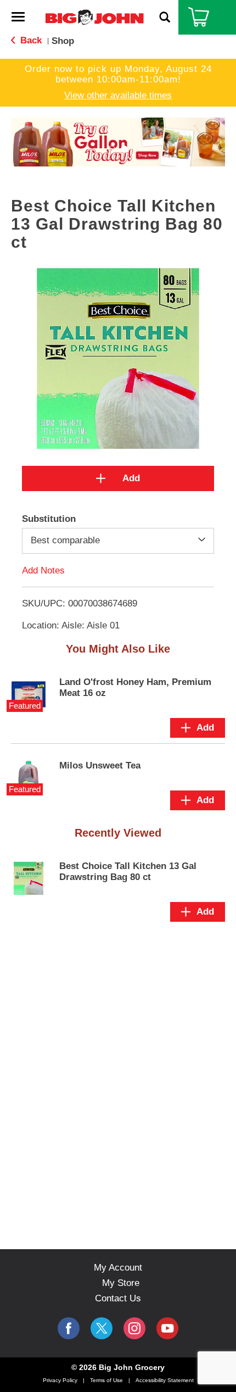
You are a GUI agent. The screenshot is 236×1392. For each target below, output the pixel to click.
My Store (120, 1283)
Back (30, 40)
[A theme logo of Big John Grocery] (94, 17)
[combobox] (118, 540)
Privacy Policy (60, 1380)
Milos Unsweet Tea (100, 765)
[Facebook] (69, 1328)
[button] (118, 141)
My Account (118, 1267)
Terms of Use (106, 1380)
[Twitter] (102, 1328)
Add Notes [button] (43, 570)
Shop (63, 41)
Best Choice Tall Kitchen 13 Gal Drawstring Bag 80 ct (127, 871)
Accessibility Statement (165, 1380)
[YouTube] (134, 1328)
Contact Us (118, 1298)
